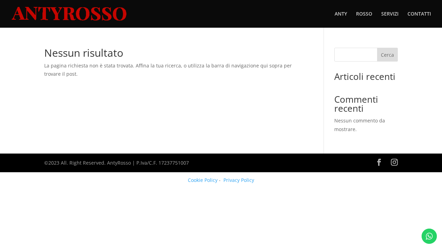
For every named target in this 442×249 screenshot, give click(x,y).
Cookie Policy (203, 180)
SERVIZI (389, 14)
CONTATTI (419, 14)
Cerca (387, 55)
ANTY (341, 14)
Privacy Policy (238, 180)
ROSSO (364, 14)
